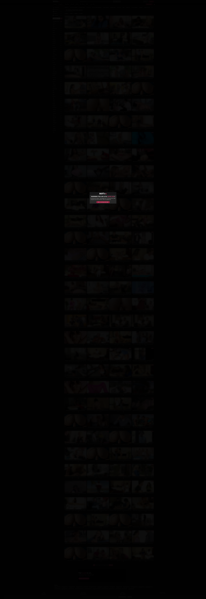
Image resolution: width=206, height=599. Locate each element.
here (110, 199)
